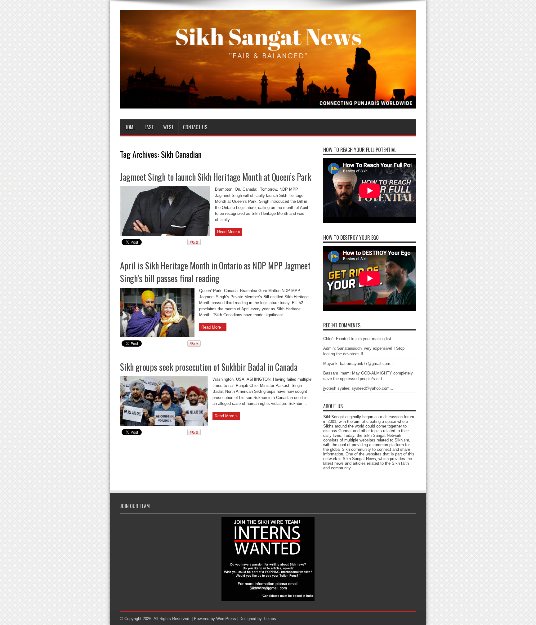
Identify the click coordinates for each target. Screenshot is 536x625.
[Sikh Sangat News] (268, 103)
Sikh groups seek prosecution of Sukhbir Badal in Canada (208, 367)
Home (129, 127)
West (168, 127)
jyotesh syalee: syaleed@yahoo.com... (358, 388)
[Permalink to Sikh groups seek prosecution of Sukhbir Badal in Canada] (164, 424)
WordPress (226, 618)
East (149, 127)
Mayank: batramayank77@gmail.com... (358, 363)
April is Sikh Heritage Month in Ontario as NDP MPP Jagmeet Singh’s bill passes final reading (215, 272)
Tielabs (269, 618)
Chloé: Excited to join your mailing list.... (359, 338)
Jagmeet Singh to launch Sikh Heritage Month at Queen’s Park (215, 177)
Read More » (228, 231)
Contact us (195, 127)
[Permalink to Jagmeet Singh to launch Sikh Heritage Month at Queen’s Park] (165, 234)
